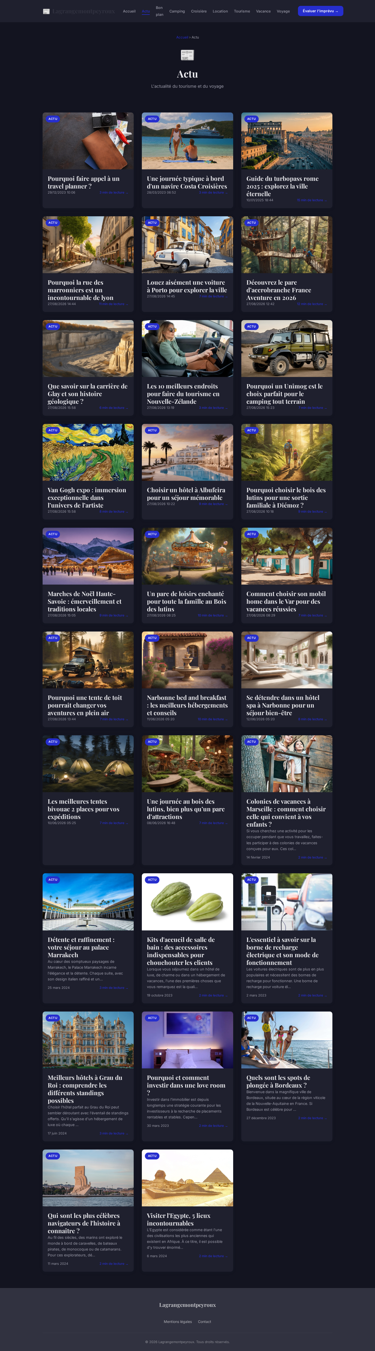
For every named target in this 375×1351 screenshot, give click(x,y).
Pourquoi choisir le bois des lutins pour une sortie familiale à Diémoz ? (286, 497)
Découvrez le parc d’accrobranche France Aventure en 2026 (278, 289)
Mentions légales (178, 1321)
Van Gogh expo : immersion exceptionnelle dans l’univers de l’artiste (87, 497)
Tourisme (242, 11)
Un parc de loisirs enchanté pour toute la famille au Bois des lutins (186, 601)
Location (220, 11)
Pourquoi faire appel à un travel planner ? (84, 182)
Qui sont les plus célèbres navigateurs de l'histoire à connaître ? (84, 1223)
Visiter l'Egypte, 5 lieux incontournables (178, 1219)
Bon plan (159, 11)
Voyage (283, 11)
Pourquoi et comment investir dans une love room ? (186, 1085)
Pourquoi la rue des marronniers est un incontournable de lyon (81, 289)
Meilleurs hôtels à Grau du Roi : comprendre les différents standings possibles (85, 1088)
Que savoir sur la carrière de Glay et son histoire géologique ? (88, 393)
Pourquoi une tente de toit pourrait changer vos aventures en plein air (85, 705)
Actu (146, 11)
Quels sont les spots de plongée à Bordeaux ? (278, 1081)
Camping (177, 11)
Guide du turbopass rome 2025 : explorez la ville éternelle (282, 186)
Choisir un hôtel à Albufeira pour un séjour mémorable (186, 493)
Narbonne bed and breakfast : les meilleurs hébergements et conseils (187, 705)
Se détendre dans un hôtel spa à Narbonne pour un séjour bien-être (282, 705)
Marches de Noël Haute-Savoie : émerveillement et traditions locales (84, 601)
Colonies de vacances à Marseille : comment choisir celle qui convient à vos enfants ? (286, 812)
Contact (204, 1321)
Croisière (199, 11)
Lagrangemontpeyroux (79, 11)
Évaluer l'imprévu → (321, 11)
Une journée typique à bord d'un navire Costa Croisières (187, 182)
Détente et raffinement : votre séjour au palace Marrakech (81, 947)
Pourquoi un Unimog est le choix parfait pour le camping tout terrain (284, 393)
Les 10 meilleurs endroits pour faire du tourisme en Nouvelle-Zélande (183, 393)
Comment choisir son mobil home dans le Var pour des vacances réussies (286, 601)
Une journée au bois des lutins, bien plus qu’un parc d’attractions (186, 808)
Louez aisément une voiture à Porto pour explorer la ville (187, 286)
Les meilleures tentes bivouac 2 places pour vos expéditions (83, 808)
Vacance (263, 11)
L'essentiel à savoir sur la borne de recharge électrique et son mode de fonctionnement (282, 950)
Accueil (129, 11)
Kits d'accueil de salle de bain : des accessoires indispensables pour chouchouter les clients (181, 950)
